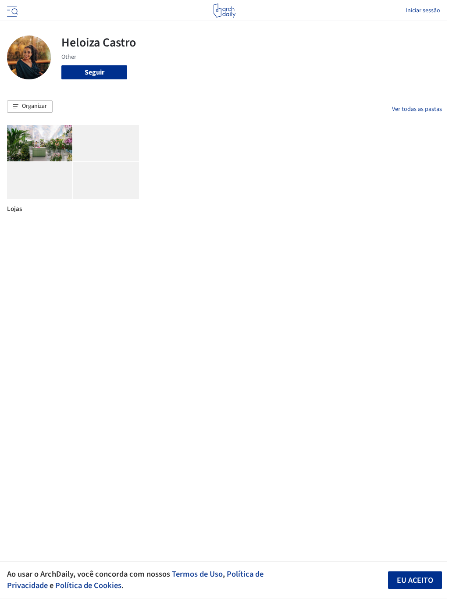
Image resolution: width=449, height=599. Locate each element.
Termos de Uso (197, 574)
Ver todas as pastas (417, 109)
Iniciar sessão (423, 10)
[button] (30, 106)
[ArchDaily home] (224, 11)
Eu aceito (415, 580)
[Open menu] (11, 10)
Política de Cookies (88, 585)
